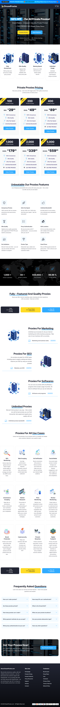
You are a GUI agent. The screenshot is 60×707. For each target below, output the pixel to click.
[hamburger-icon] (58, 6)
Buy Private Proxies (47, 647)
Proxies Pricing (23, 32)
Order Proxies (9, 128)
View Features (37, 32)
